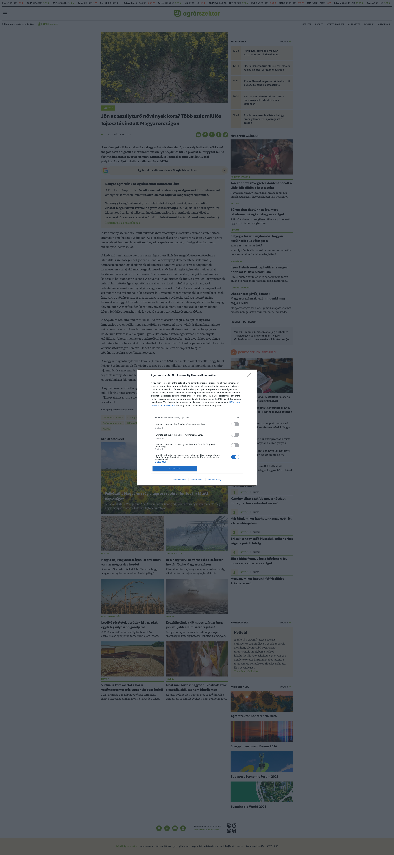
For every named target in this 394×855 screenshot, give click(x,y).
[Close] (250, 376)
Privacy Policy (214, 479)
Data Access (197, 479)
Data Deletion (179, 479)
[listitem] (197, 417)
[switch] (235, 424)
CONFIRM (175, 469)
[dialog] (197, 427)
